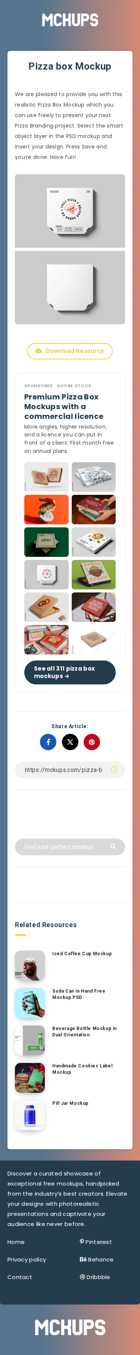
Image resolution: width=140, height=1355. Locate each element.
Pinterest (98, 1242)
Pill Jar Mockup (70, 1103)
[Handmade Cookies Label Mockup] (30, 1078)
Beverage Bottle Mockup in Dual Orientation (84, 1031)
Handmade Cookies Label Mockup (82, 1069)
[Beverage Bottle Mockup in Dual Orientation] (30, 1040)
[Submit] (114, 846)
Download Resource (75, 351)
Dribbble (98, 1277)
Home (16, 1242)
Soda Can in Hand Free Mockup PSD (79, 994)
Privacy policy (26, 1259)
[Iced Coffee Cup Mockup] (30, 966)
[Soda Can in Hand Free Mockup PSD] (30, 1003)
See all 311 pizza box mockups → (64, 672)
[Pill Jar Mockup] (30, 1115)
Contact (19, 1277)
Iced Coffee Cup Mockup (82, 953)
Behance (100, 1259)
